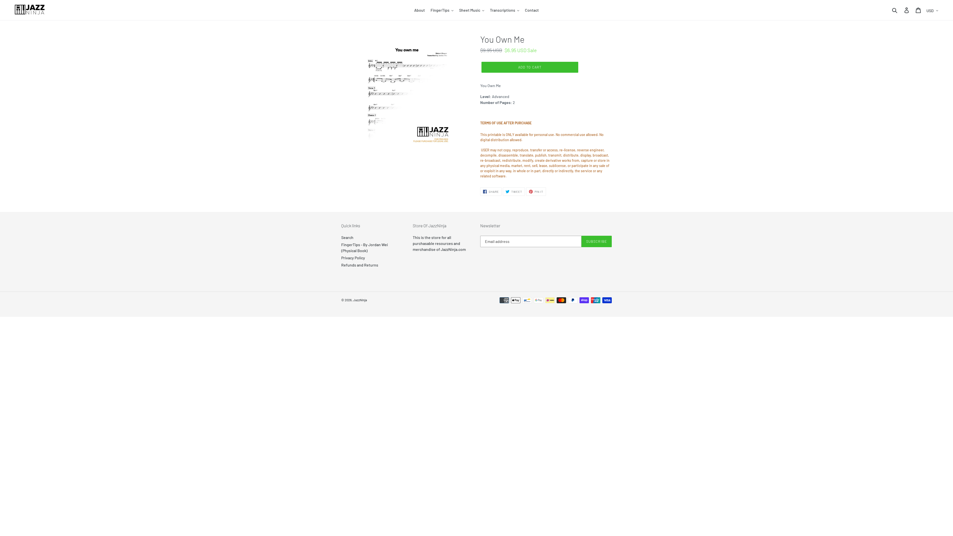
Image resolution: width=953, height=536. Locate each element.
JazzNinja (360, 300)
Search (347, 237)
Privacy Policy (353, 257)
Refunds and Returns (359, 265)
